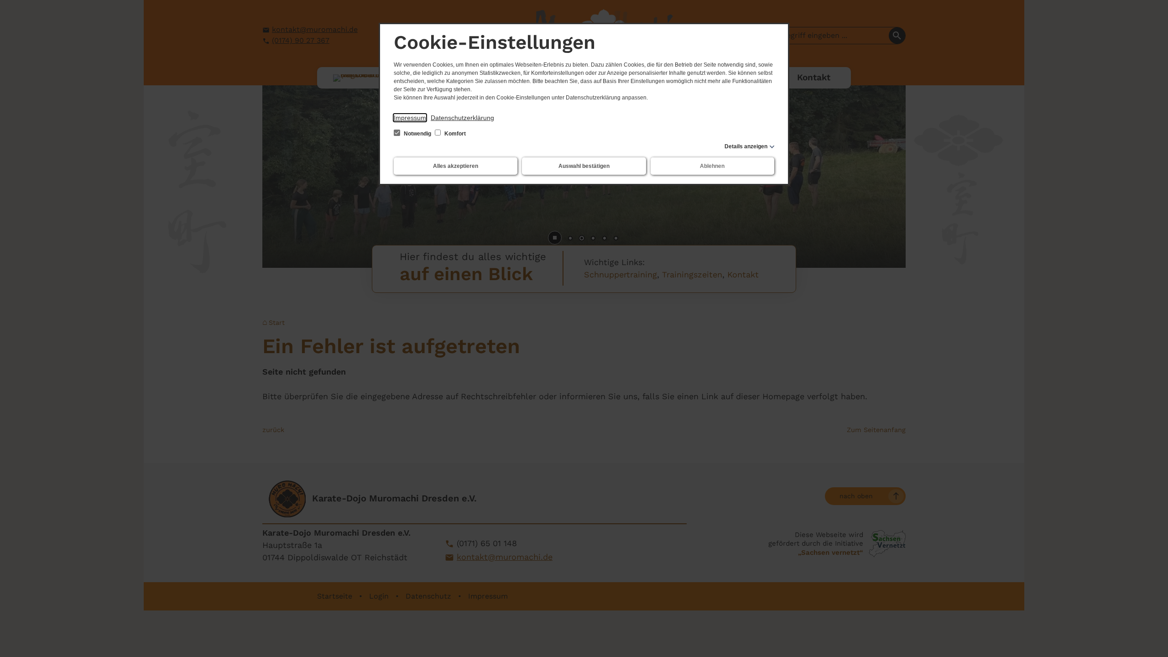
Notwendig (417, 133)
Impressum (410, 117)
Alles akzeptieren (455, 166)
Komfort (454, 133)
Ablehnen (712, 166)
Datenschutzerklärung (462, 117)
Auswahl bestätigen (584, 166)
